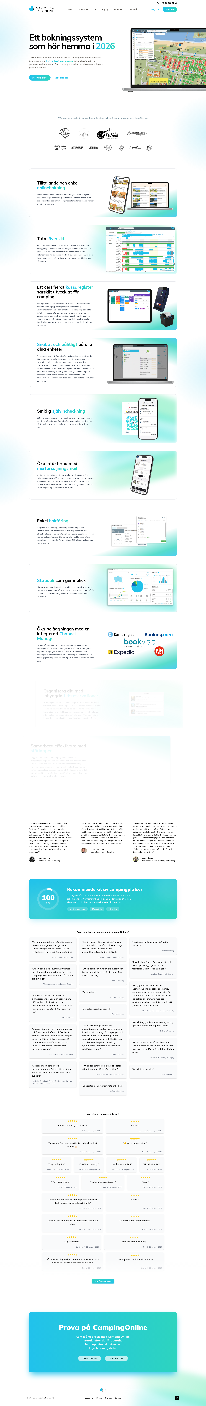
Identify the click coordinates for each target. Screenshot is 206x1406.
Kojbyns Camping (167, 1074)
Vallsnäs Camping (117, 997)
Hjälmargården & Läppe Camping (111, 957)
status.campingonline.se (48, 378)
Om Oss (118, 9)
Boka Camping (101, 9)
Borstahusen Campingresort (63, 957)
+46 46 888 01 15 (169, 3)
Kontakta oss (61, 77)
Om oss (108, 1398)
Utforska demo (40, 77)
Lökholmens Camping (166, 1031)
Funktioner (82, 9)
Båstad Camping (117, 1014)
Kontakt (170, 9)
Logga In (154, 9)
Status (99, 1398)
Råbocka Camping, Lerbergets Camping (58, 984)
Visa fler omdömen (103, 1281)
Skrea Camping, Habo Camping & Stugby (158, 1011)
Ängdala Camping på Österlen (162, 974)
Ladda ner (89, 1398)
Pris (70, 9)
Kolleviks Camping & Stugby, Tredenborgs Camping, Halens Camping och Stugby (53, 1082)
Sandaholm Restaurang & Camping (110, 1074)
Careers (118, 1398)
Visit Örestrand (68, 1017)
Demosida (133, 9)
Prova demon (90, 1358)
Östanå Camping (167, 951)
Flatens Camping (117, 1054)
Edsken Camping (117, 981)
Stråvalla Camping (117, 1091)
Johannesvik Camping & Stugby (61, 1054)
